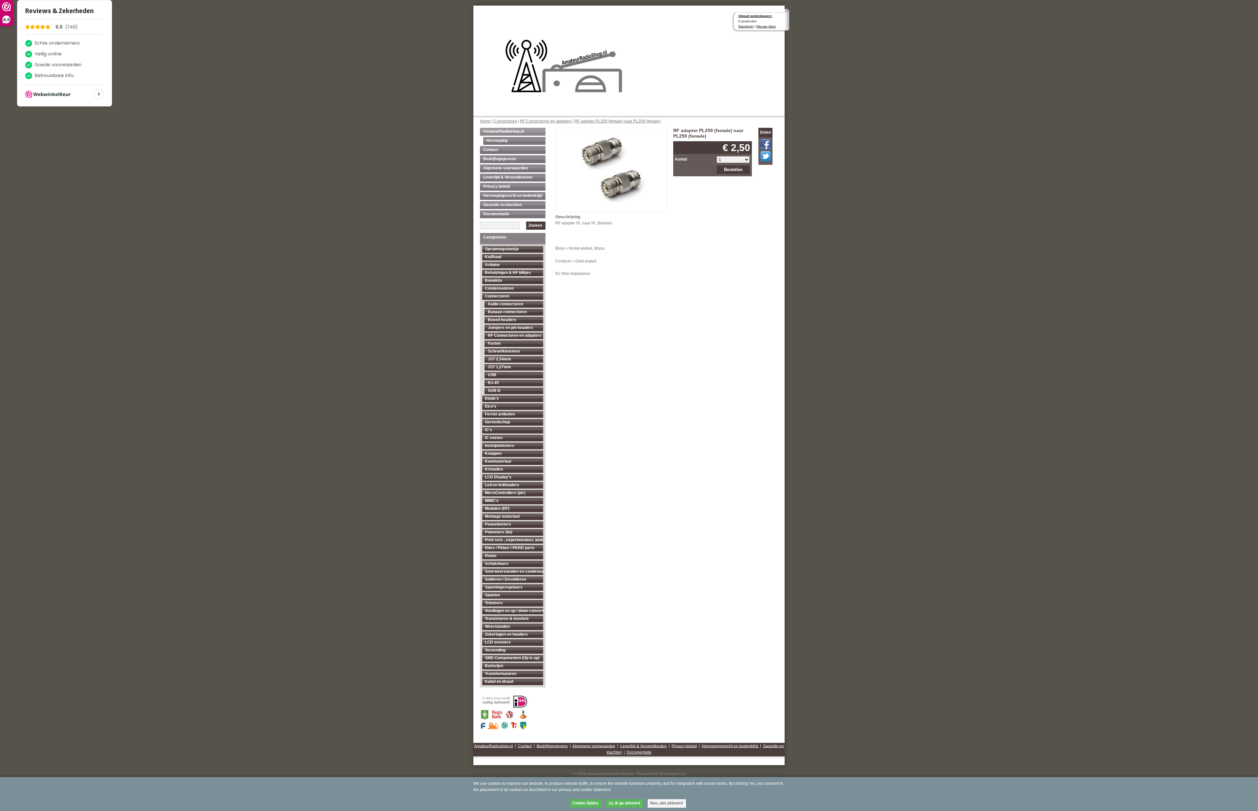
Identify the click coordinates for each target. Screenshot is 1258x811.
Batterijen (494, 666)
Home (485, 121)
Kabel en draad (499, 681)
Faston (494, 343)
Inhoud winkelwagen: (755, 16)
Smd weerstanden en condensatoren (514, 571)
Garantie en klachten (502, 205)
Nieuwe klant (766, 26)
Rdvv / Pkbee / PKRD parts (510, 548)
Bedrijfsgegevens (499, 159)
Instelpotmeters (499, 445)
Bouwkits (493, 280)
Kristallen (494, 469)
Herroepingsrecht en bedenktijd (512, 195)
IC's (488, 430)
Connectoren (505, 121)
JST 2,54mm (499, 359)
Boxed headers (502, 320)
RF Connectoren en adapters (546, 121)
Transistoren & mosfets (507, 618)
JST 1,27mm (499, 367)
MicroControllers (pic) (505, 493)
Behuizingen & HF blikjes (508, 272)
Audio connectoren (505, 304)
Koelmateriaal (498, 461)
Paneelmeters (498, 524)
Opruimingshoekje (502, 249)
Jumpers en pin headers (510, 327)
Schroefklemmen (504, 351)
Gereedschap (497, 422)
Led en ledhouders (502, 485)
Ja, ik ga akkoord (624, 803)
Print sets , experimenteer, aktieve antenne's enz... (514, 540)
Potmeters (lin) (498, 532)
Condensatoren (499, 288)
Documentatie (496, 214)
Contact (490, 149)
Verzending (495, 650)
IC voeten (494, 437)
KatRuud (493, 257)
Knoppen (493, 453)
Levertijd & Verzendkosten (507, 177)
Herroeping (496, 140)
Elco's (490, 406)
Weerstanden (497, 626)
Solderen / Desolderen (505, 579)
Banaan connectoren (507, 312)
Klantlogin (745, 26)
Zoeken (535, 225)
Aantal (681, 159)
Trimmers (494, 603)
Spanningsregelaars (504, 587)
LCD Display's (498, 477)
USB (492, 375)
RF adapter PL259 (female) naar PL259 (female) (618, 121)
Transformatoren (500, 673)
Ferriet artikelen (500, 414)
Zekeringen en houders (506, 634)
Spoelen (492, 595)
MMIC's (492, 500)
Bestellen (733, 169)
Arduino (492, 264)
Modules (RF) (497, 508)
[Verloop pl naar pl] (611, 164)
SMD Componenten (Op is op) (512, 658)
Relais (491, 555)
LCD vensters (498, 642)
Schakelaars (496, 563)
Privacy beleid (496, 186)
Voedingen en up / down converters (514, 610)
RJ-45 (493, 382)
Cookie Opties (585, 803)
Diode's (492, 398)
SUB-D (494, 390)
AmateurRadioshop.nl (503, 131)
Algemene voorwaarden (505, 168)
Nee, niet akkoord (666, 803)
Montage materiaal (502, 516)
